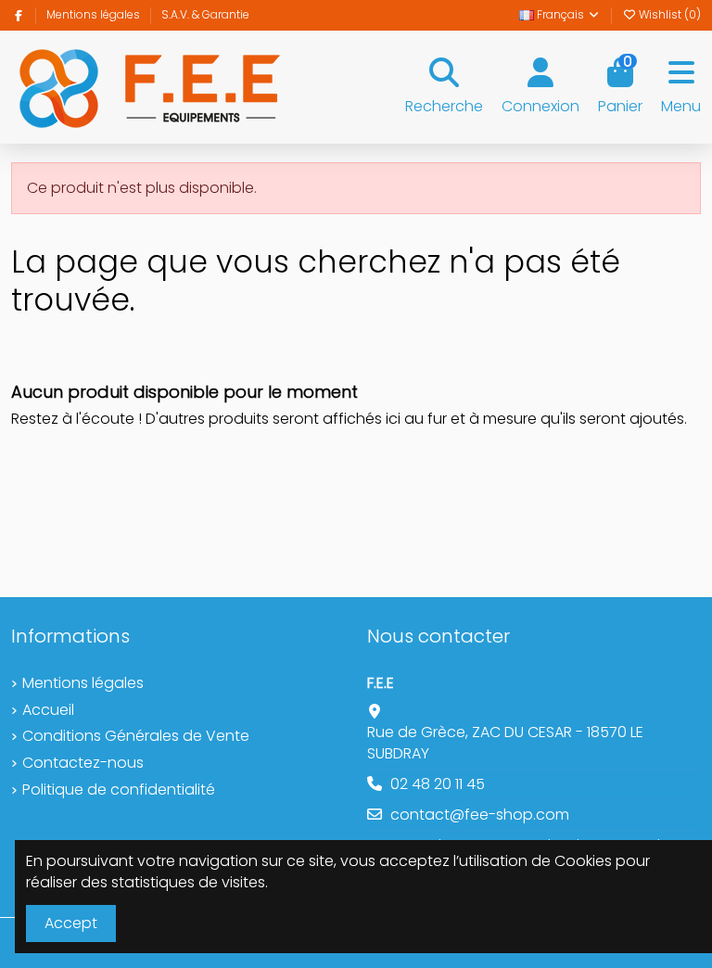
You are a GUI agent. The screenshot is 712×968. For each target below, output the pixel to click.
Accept (70, 923)
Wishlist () (668, 14)
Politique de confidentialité (118, 790)
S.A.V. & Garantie (205, 14)
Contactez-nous (83, 763)
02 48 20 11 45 (437, 784)
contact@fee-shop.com (479, 814)
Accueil (48, 710)
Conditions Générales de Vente (135, 736)
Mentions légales (94, 14)
